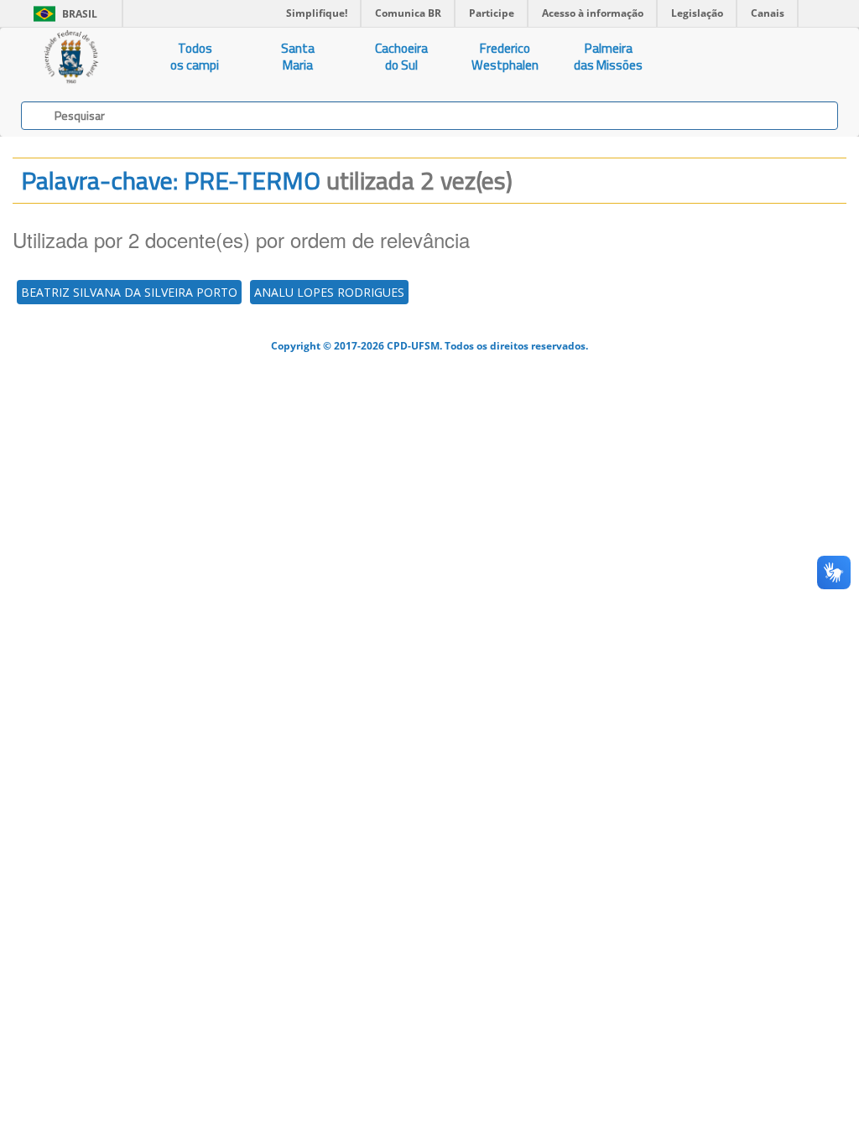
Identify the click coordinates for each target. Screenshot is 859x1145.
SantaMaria (298, 57)
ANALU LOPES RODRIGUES (329, 292)
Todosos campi (194, 57)
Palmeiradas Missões (608, 57)
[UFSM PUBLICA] (71, 57)
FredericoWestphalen (505, 57)
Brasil (62, 14)
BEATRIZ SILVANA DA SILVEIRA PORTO (129, 292)
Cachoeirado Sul (401, 57)
